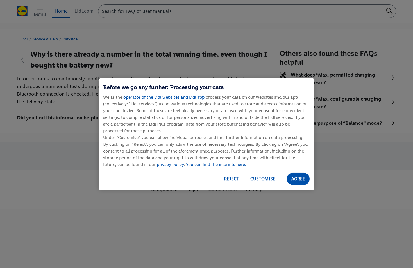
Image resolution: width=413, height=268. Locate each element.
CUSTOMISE (262, 178)
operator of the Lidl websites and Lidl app (164, 97)
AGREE (298, 178)
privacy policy (170, 164)
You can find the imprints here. (216, 164)
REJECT (231, 178)
